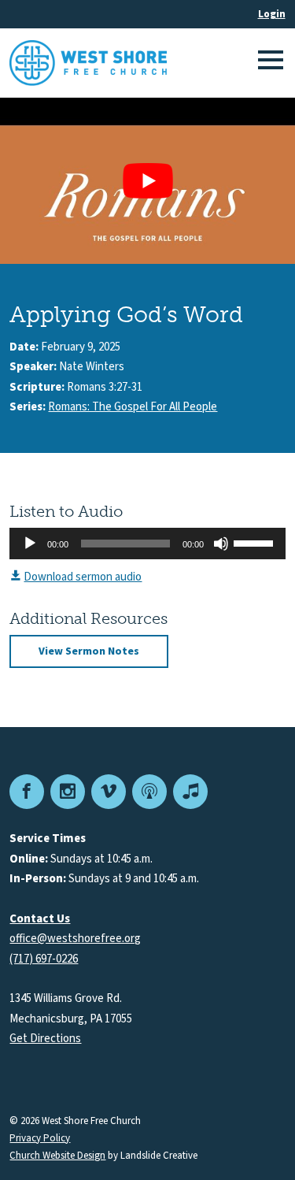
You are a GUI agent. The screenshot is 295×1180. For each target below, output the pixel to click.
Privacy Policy (39, 1139)
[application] (147, 543)
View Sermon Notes (89, 651)
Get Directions (45, 1038)
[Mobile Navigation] (268, 63)
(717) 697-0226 (43, 959)
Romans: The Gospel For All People (132, 407)
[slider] (256, 542)
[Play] (30, 543)
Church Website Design (57, 1155)
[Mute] (221, 543)
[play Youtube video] (147, 181)
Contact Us (39, 919)
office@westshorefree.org (75, 938)
